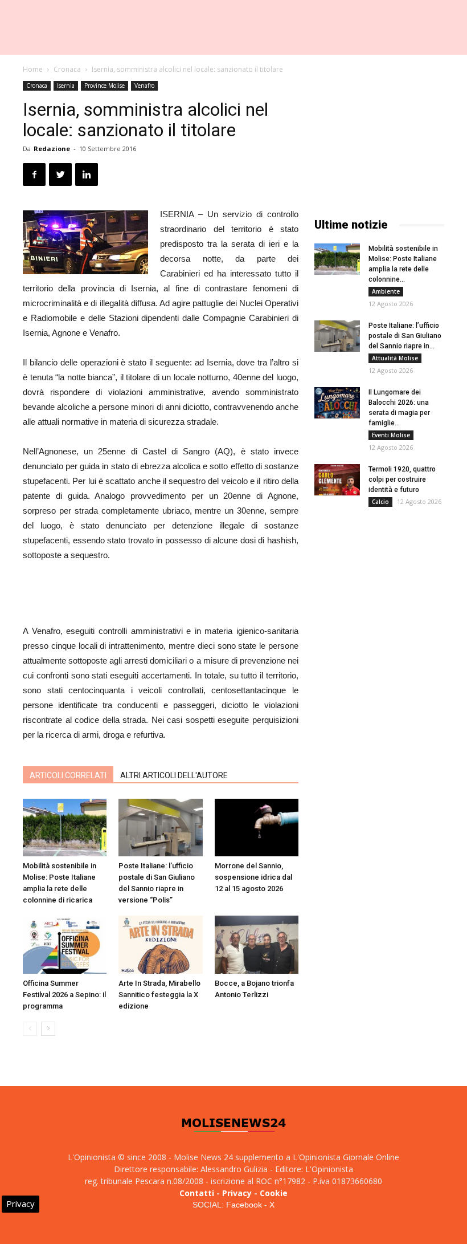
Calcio (380, 502)
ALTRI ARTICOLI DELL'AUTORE (174, 775)
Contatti (196, 1193)
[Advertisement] (160, 595)
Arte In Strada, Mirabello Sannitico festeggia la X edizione (159, 994)
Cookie (274, 1193)
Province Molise (104, 86)
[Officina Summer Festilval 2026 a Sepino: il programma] (64, 944)
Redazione (52, 148)
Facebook (244, 1204)
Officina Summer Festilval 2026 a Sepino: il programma (64, 994)
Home (33, 69)
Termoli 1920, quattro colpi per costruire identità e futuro (402, 479)
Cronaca (67, 69)
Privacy (237, 1193)
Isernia (66, 86)
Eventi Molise (391, 435)
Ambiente (386, 291)
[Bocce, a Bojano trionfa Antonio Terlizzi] (256, 944)
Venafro (144, 86)
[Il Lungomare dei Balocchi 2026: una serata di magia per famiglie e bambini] (337, 402)
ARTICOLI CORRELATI (68, 775)
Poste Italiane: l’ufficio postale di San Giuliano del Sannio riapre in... (404, 336)
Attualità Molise (395, 358)
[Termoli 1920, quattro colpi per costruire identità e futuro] (337, 479)
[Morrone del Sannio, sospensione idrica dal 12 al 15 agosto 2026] (256, 827)
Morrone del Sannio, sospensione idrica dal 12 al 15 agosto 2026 (253, 877)
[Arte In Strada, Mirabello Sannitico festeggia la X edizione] (160, 944)
